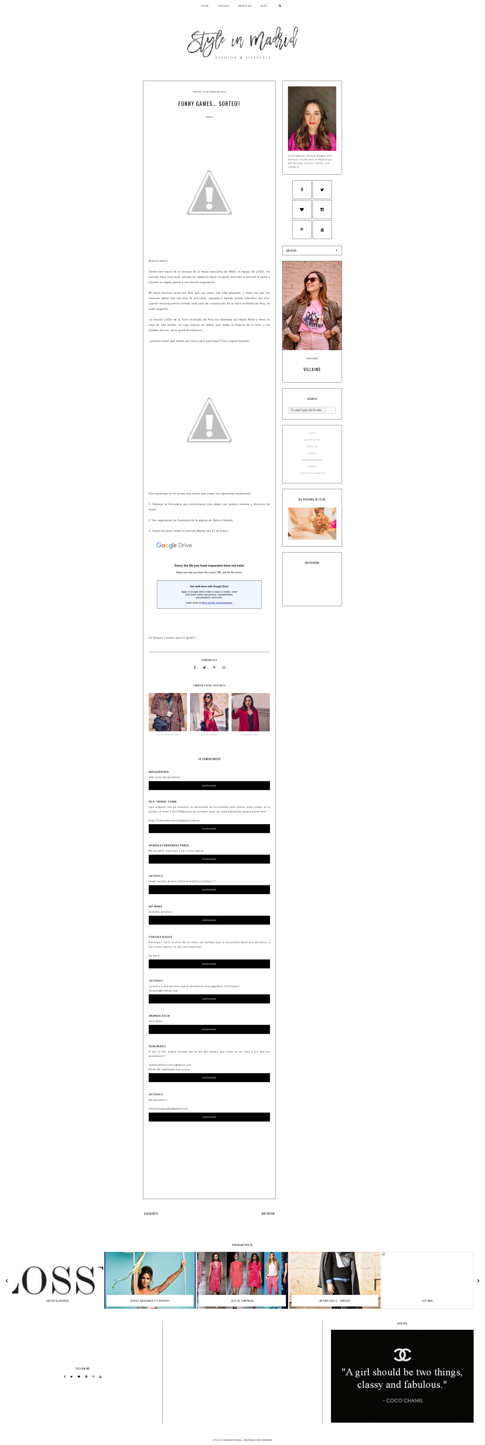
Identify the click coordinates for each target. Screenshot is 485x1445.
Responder (209, 785)
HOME (205, 6)
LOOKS (312, 453)
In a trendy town (163, 801)
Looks (209, 117)
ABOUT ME (245, 6)
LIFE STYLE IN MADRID (312, 473)
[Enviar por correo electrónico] (223, 667)
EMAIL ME (312, 446)
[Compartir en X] (204, 667)
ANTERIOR (268, 1213)
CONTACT (223, 6)
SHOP (263, 6)
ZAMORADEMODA (312, 460)
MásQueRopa (159, 771)
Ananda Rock (159, 1015)
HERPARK (267, 1440)
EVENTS (312, 466)
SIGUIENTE (151, 1213)
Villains (312, 369)
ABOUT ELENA (312, 440)
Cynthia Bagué (160, 936)
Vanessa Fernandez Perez (169, 845)
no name (155, 906)
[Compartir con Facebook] (194, 667)
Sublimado (157, 1046)
